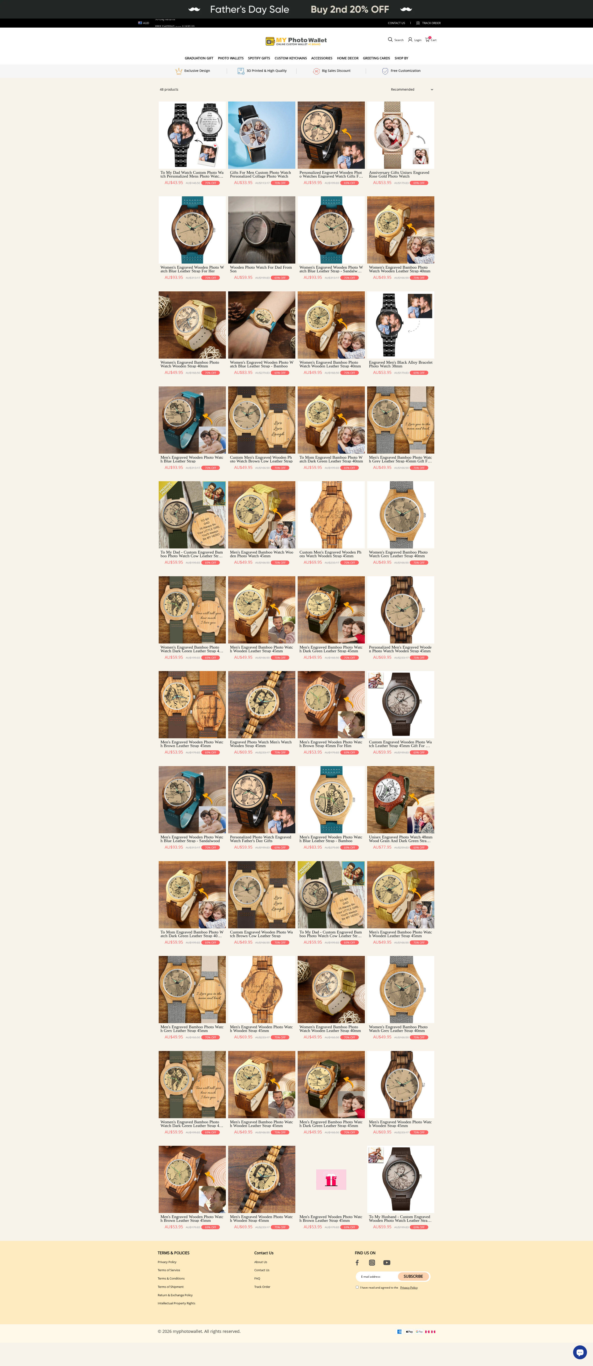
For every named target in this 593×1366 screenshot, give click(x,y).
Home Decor (348, 58)
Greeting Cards (376, 58)
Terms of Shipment (171, 1287)
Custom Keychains (291, 58)
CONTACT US (396, 23)
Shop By (401, 58)
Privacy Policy (167, 1262)
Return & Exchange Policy (175, 1295)
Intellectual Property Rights (176, 1303)
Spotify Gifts (259, 58)
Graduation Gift (199, 58)
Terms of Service (169, 1270)
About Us (260, 1262)
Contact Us (261, 1270)
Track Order (431, 23)
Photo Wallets (231, 58)
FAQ (257, 1278)
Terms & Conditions (171, 1278)
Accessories (321, 58)
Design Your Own (192, 191)
